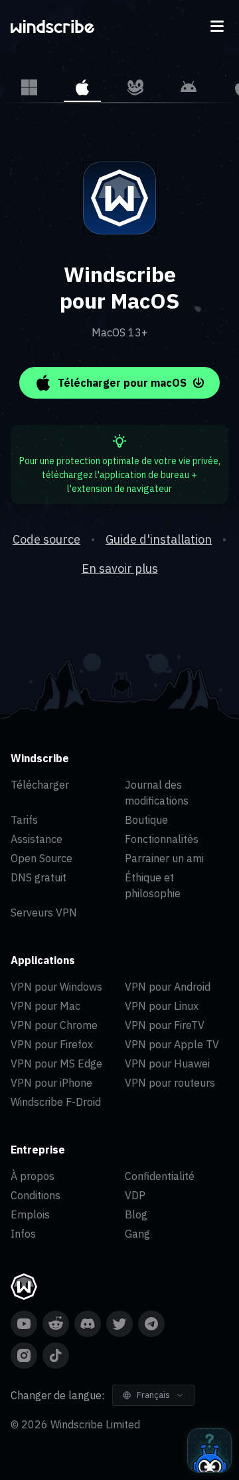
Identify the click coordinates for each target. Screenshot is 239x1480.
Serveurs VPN (44, 912)
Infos (23, 1233)
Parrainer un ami (164, 858)
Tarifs (24, 819)
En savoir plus (120, 568)
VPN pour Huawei (167, 1063)
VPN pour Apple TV (172, 1044)
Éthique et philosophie (153, 885)
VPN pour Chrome (54, 1025)
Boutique (146, 819)
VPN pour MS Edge (56, 1063)
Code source (46, 539)
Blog (136, 1214)
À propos (32, 1176)
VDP (135, 1195)
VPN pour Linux (162, 1005)
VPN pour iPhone (51, 1082)
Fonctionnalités (162, 839)
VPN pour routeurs (170, 1082)
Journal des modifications (157, 792)
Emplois (30, 1214)
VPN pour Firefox (52, 1044)
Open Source (41, 858)
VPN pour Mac (45, 1005)
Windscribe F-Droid (56, 1102)
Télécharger (40, 784)
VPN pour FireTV (164, 1025)
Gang (137, 1233)
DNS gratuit (38, 877)
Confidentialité (160, 1176)
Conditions (35, 1195)
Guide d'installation (159, 539)
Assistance (36, 839)
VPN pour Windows (56, 986)
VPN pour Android (167, 986)
